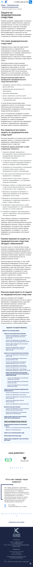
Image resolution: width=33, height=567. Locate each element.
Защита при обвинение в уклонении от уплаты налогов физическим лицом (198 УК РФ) (16, 337)
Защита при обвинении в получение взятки (17, 392)
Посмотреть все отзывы (16, 522)
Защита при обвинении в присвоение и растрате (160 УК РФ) (16, 359)
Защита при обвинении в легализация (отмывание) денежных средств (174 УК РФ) (18, 369)
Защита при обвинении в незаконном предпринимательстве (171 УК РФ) (16, 362)
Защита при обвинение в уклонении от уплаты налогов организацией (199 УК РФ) (17, 341)
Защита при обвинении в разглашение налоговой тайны (17, 382)
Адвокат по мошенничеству (13, 429)
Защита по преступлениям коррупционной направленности (16, 390)
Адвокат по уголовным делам (11, 330)
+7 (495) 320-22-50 (21, 2)
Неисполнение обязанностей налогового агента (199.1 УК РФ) (17, 344)
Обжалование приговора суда (12, 435)
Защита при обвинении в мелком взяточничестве (15, 401)
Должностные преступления (12, 407)
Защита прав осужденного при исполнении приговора (16, 439)
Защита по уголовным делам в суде (14, 432)
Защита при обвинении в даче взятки (16, 394)
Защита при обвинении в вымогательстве (17, 404)
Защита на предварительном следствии (15, 421)
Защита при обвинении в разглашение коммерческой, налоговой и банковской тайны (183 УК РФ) (17, 374)
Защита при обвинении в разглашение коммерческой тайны (17, 378)
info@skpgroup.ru (18, 543)
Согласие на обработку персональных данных (16, 556)
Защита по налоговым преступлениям (15, 333)
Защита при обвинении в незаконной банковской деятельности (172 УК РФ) (16, 366)
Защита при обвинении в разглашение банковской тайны (17, 385)
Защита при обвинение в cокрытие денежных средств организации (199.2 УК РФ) (15, 349)
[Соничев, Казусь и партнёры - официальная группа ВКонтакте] (30, 564)
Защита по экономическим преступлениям (16, 353)
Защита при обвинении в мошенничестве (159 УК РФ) (17, 355)
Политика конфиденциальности (16, 557)
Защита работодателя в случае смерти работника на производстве (15, 417)
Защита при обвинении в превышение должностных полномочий (16, 412)
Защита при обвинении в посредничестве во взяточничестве (18, 397)
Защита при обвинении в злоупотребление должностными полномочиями (17, 409)
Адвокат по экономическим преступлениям (18, 427)
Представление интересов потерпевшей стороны (15, 425)
